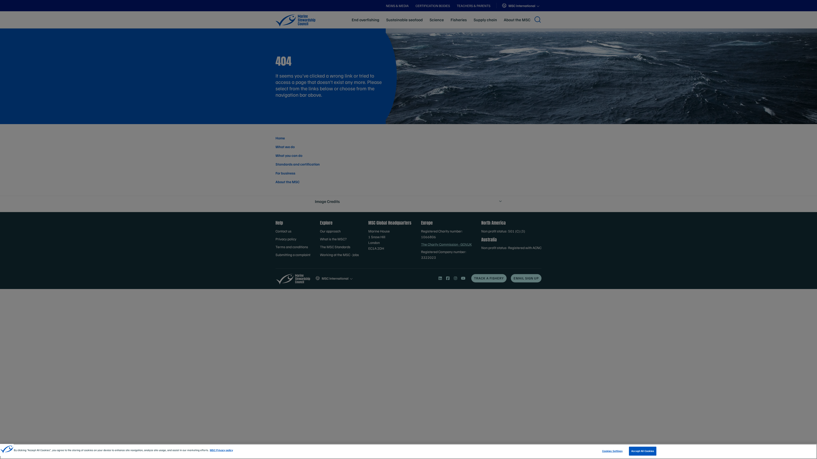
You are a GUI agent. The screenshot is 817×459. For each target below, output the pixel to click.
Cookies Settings (612, 451)
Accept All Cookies (642, 451)
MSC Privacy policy (221, 450)
